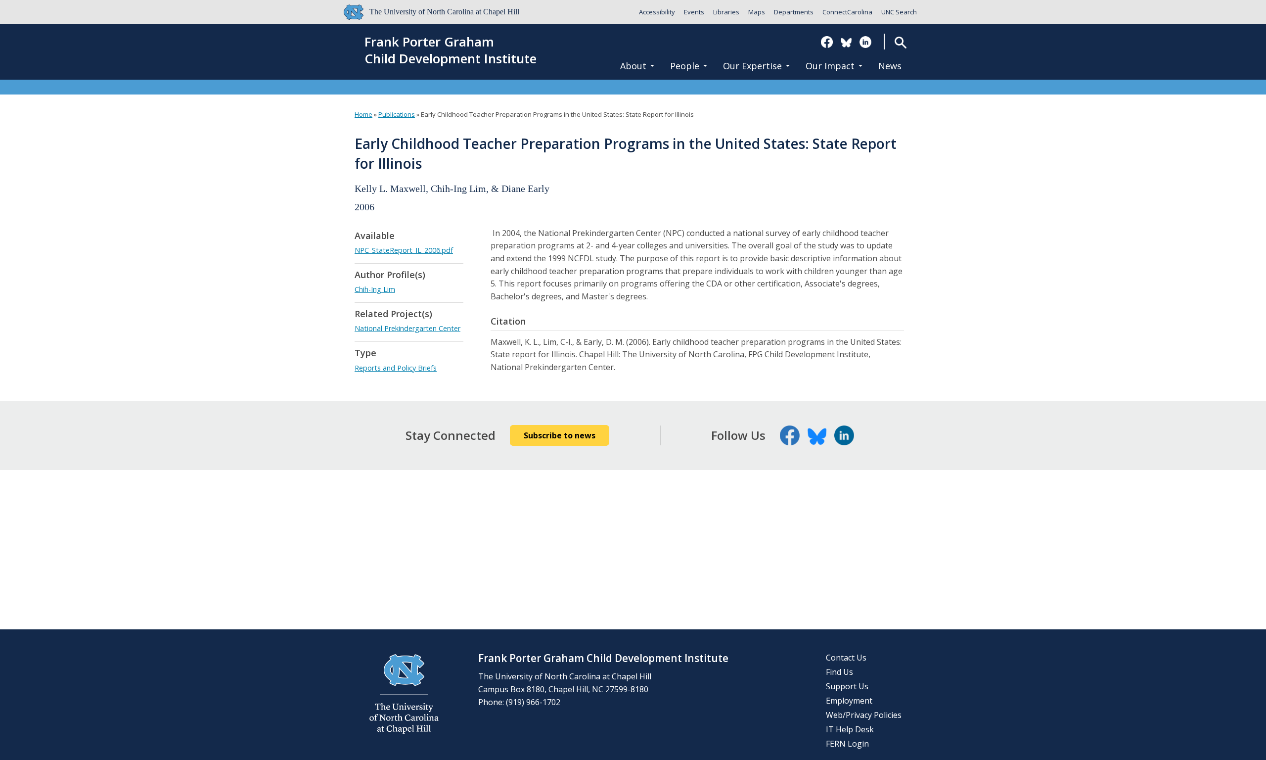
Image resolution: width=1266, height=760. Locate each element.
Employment (849, 700)
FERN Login (847, 743)
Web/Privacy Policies (864, 715)
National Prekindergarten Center (407, 328)
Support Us (847, 686)
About (633, 66)
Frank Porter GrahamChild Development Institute (450, 50)
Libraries (726, 11)
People (684, 66)
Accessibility (657, 11)
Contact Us (846, 657)
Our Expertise (752, 66)
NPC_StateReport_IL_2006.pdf (404, 250)
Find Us (839, 671)
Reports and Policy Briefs (396, 368)
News (890, 66)
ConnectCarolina (847, 11)
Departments (794, 11)
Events (694, 11)
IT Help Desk (850, 729)
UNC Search (899, 11)
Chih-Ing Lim (375, 289)
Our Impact (830, 66)
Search (901, 42)
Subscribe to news (559, 435)
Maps (756, 11)
